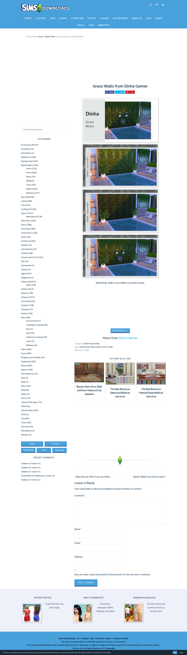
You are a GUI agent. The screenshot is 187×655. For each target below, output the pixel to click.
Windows (30, 193)
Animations (26, 153)
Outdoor (25, 305)
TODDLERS (28, 450)
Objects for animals (34, 337)
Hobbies (25, 253)
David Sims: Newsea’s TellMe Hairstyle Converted (105, 608)
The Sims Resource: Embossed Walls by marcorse (120, 393)
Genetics (25, 245)
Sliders (24, 394)
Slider (23, 390)
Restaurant (26, 361)
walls (110, 347)
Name (78, 529)
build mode (84, 347)
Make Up (25, 281)
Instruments (26, 265)
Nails (28, 285)
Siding (28, 180)
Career (24, 201)
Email (77, 542)
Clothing (24, 209)
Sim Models (26, 373)
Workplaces (26, 430)
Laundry (24, 269)
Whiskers (30, 345)
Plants (23, 349)
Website (78, 556)
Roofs (28, 176)
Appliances (26, 157)
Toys (28, 341)
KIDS (44, 450)
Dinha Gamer (128, 338)
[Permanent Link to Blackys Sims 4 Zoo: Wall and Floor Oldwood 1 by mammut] (89, 381)
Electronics (26, 220)
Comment (79, 495)
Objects (24, 297)
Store (23, 398)
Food (23, 237)
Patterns (24, 313)
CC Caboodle (108, 648)
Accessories (26, 145)
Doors (29, 168)
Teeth (23, 406)
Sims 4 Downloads (45, 8)
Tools (23, 414)
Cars (23, 205)
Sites (23, 377)
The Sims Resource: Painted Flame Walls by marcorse (151, 393)
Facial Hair (26, 233)
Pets (23, 317)
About (181, 652)
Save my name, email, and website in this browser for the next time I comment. (112, 574)
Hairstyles (25, 249)
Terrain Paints (27, 410)
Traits (23, 422)
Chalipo (24, 463)
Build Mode (89, 343)
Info (23, 261)
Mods (23, 293)
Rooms (24, 365)
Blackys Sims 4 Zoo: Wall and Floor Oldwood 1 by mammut (89, 390)
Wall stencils (31, 216)
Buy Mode (25, 197)
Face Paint (25, 228)
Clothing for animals (35, 325)
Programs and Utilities (31, 357)
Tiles (28, 184)
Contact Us (36, 463)
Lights (23, 273)
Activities (25, 149)
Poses (23, 353)
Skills (23, 382)
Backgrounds (27, 161)
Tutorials (25, 426)
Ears (28, 329)
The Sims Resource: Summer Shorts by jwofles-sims (156, 608)
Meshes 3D (26, 289)
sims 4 (105, 347)
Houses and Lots (28, 257)
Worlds (24, 434)
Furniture (25, 241)
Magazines (26, 277)
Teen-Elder (59, 450)
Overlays (25, 309)
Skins (23, 386)
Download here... (120, 330)
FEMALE (56, 443)
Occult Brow (26, 301)
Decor (23, 213)
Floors (29, 172)
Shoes (23, 369)
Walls (97, 343)
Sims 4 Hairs (92, 648)
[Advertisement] (93, 61)
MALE (32, 443)
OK (175, 652)
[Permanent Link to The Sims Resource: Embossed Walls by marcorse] (120, 383)
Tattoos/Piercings (29, 402)
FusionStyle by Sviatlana (31, 475)
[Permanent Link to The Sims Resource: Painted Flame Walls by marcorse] (151, 383)
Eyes (23, 224)
